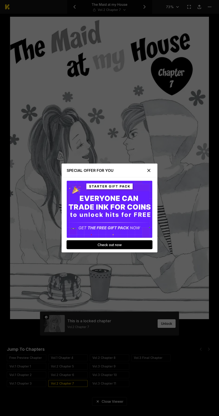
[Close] (148, 170)
